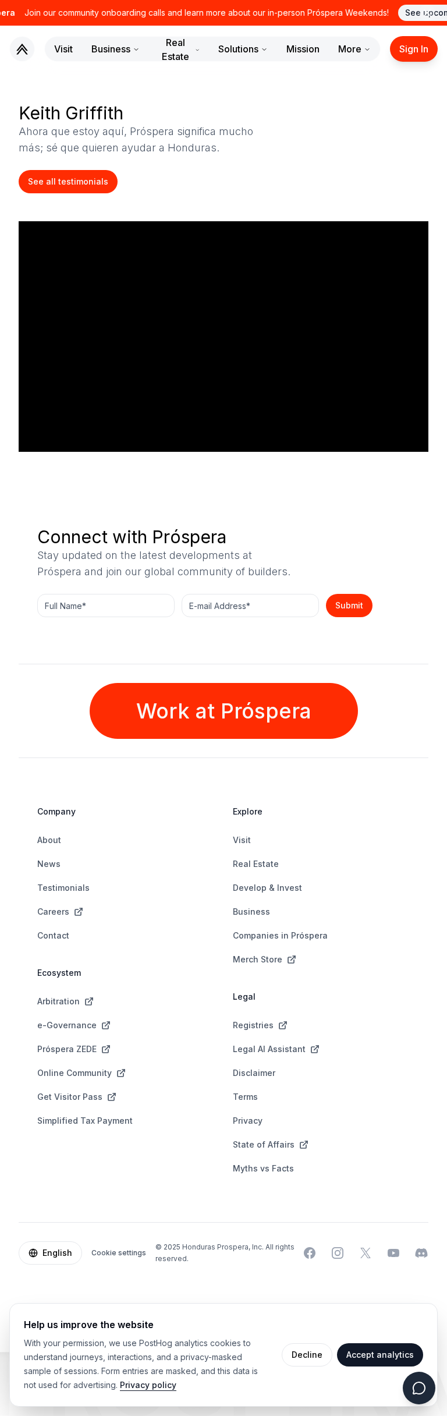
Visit (63, 49)
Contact (53, 935)
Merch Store (257, 959)
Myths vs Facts (263, 1168)
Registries (253, 1025)
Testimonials (63, 888)
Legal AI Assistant (269, 1049)
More (349, 49)
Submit (349, 605)
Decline (307, 1355)
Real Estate (175, 49)
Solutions (238, 49)
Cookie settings (118, 1252)
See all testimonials (68, 181)
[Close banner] (427, 13)
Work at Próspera (223, 711)
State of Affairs (264, 1144)
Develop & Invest (267, 888)
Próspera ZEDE (67, 1049)
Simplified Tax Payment (85, 1120)
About (49, 840)
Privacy (247, 1120)
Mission (303, 49)
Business (110, 49)
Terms (245, 1097)
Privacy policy (148, 1385)
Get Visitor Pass (69, 1097)
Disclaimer (254, 1073)
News (49, 864)
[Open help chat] (419, 1388)
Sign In (413, 49)
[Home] (22, 49)
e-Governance (67, 1025)
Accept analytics (380, 1355)
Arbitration (58, 1001)
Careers (53, 911)
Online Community (74, 1073)
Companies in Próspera (280, 935)
